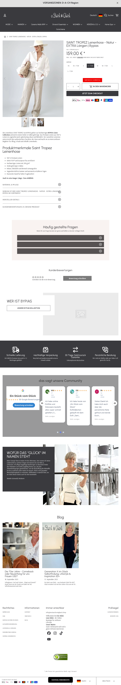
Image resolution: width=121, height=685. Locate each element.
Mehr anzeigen (50, 416)
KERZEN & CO (92, 24)
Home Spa (109, 24)
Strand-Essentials (59, 24)
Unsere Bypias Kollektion (28, 308)
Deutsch (93, 15)
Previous (5, 78)
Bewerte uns (114, 616)
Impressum (6, 612)
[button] (109, 15)
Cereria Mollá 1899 (38, 24)
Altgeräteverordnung (10, 624)
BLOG (26, 620)
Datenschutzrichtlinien (10, 620)
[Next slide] (114, 403)
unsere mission (28, 484)
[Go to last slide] (42, 403)
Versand (80, 57)
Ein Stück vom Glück (23, 395)
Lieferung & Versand (9, 628)
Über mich (28, 616)
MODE (8, 24)
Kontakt (27, 612)
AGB (4, 616)
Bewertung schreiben (77, 278)
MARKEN (21, 24)
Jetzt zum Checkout (92, 93)
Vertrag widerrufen (9, 636)
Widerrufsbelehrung (9, 632)
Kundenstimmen (113, 612)
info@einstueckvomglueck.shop (56, 612)
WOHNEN (76, 24)
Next (60, 78)
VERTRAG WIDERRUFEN (60, 680)
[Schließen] (117, 2)
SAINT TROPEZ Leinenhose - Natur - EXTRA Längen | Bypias (28, 36)
